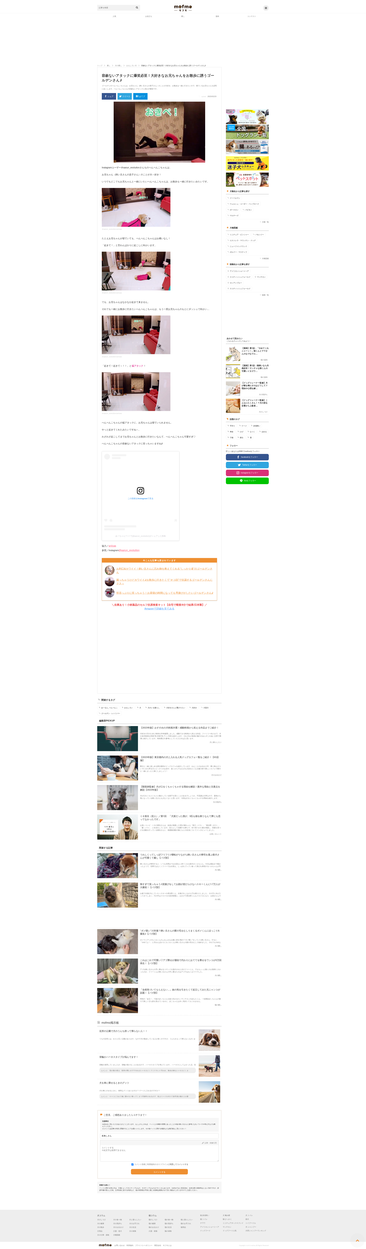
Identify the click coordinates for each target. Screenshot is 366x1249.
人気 (114, 16)
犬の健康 (100, 1223)
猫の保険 (168, 1231)
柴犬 (247, 1219)
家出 (241, 437)
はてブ (142, 96)
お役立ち (148, 16)
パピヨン (248, 209)
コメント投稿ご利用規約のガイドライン (151, 1164)
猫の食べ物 (169, 1219)
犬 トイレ (249, 1215)
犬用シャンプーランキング (255, 1230)
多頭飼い (256, 425)
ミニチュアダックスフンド (233, 1223)
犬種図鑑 (265, 258)
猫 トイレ (203, 1219)
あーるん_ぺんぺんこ (109, 707)
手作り (232, 425)
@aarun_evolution (129, 550)
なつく (252, 431)
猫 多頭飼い (204, 1215)
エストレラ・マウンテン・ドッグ (243, 240)
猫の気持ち (169, 1223)
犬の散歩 (100, 1227)
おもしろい (128, 707)
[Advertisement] (183, 41)
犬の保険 (132, 1231)
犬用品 (99, 1231)
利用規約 (130, 1245)
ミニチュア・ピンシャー (239, 234)
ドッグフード (205, 1230)
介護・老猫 (153, 1231)
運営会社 (157, 1245)
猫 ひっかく (227, 1219)
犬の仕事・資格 (103, 1235)
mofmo (183, 8)
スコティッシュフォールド (240, 277)
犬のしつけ (101, 1219)
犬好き (194, 707)
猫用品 (183, 1227)
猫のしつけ (153, 1219)
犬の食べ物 (117, 1219)
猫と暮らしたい (187, 1219)
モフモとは (167, 1245)
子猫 (231, 437)
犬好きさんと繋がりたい (175, 707)
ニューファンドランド (238, 246)
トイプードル (250, 1223)
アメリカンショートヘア (239, 271)
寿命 (231, 431)
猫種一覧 (265, 295)
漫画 (217, 16)
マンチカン (261, 277)
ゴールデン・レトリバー (110, 713)
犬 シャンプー (250, 1227)
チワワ (202, 1223)
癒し (183, 16)
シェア (111, 96)
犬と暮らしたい (135, 1219)
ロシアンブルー (236, 282)
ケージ (244, 425)
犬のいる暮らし (154, 707)
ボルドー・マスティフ (238, 252)
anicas (112, 545)
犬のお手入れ (134, 1223)
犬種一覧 (265, 222)
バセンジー (259, 234)
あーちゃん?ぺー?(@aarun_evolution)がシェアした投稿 (140, 536)
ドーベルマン (235, 198)
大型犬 (206, 707)
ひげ (241, 431)
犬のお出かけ (118, 1227)
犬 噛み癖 (226, 1215)
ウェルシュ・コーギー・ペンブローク (244, 204)
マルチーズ (234, 215)
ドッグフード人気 (229, 1230)
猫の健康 (152, 1223)
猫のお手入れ (186, 1223)
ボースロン (234, 209)
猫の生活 (168, 1227)
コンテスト (251, 16)
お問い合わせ (119, 1245)
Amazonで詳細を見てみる (159, 608)
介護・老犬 (117, 1231)
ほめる (264, 431)
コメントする (159, 1172)
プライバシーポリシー (143, 1245)
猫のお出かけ (154, 1227)
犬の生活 (132, 1227)
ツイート (126, 96)
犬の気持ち (117, 1223)
